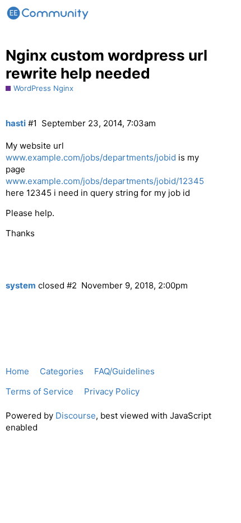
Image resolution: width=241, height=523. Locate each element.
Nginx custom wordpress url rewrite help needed (106, 64)
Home (17, 371)
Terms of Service (39, 391)
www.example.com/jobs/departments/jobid (91, 157)
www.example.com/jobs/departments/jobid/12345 (105, 181)
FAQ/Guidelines (124, 371)
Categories (62, 371)
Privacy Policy (112, 391)
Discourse (75, 415)
